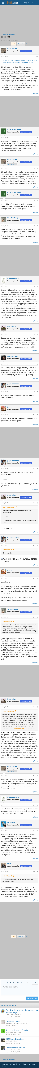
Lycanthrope (12, 356)
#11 (34, 469)
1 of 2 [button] (13, 44)
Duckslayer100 (10, 1023)
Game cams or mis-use (15, 1047)
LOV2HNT (11, 822)
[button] (3, 982)
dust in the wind (14, 129)
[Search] (36, 3)
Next (20, 44)
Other (15, 1041)
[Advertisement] (19, 19)
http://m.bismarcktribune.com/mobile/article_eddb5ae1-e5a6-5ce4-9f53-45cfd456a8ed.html (19, 61)
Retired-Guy (9, 1032)
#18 (34, 805)
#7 (34, 334)
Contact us (5, 1064)
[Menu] (3, 2)
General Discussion (15, 1015)
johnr (9, 407)
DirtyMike (11, 326)
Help (33, 1064)
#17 (34, 775)
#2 (34, 138)
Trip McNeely (12, 218)
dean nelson (7, 40)
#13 (34, 545)
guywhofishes (13, 384)
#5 (34, 226)
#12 (34, 503)
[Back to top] (37, 138)
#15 (34, 617)
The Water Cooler (13, 1021)
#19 (34, 830)
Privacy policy (26, 1064)
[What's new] (32, 3)
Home (4, 1066)
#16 (34, 707)
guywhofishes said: (8, 507)
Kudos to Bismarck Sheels (17, 1030)
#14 (34, 578)
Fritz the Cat (9, 1050)
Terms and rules (15, 1064)
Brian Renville (13, 278)
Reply (36, 93)
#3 (34, 168)
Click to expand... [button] (19, 729)
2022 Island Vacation (15, 1039)
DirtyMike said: (7, 550)
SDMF (9, 864)
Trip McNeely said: (8, 711)
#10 (34, 415)
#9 (34, 392)
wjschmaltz (9, 1041)
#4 (34, 200)
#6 (34, 286)
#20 (34, 872)
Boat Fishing (17, 1032)
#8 (34, 364)
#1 (37, 56)
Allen (7, 1015)
